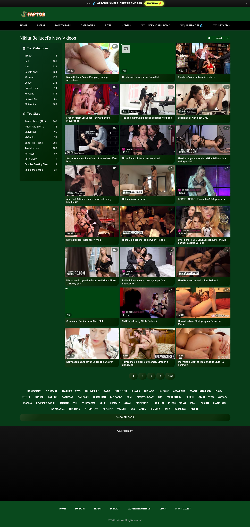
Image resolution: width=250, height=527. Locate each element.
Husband (41, 93)
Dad (41, 61)
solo (167, 409)
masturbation (200, 391)
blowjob (99, 397)
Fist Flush (41, 153)
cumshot (91, 409)
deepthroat (145, 397)
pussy (218, 391)
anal (127, 403)
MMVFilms (41, 132)
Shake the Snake (41, 170)
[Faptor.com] (34, 14)
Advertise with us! (139, 508)
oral (129, 397)
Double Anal (41, 72)
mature (39, 397)
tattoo (52, 397)
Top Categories (37, 48)
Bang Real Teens (41, 142)
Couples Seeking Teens (41, 164)
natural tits (71, 391)
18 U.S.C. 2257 (183, 508)
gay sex (222, 397)
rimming (155, 409)
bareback (180, 409)
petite (26, 397)
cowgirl (52, 391)
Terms (98, 508)
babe (106, 391)
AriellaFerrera (41, 148)
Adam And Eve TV (41, 126)
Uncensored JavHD (156, 25)
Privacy (115, 508)
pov (192, 403)
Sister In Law (41, 88)
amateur (179, 391)
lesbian (204, 403)
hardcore (34, 391)
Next (170, 376)
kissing (27, 403)
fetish (190, 397)
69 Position (41, 104)
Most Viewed (63, 25)
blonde (108, 409)
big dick (74, 409)
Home (23, 25)
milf (103, 403)
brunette (92, 391)
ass (132, 409)
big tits (158, 403)
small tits (206, 397)
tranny (121, 409)
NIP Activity (41, 159)
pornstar (67, 397)
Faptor (121, 520)
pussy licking (177, 403)
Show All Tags (125, 417)
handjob (219, 403)
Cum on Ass (41, 99)
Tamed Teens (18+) (41, 121)
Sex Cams (222, 25)
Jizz (41, 66)
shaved (135, 391)
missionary (174, 397)
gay (160, 397)
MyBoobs (41, 137)
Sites (108, 25)
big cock (121, 391)
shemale (115, 403)
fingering (142, 403)
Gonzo (41, 82)
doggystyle (69, 403)
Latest (41, 25)
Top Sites (33, 113)
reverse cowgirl (46, 403)
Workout (41, 77)
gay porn (83, 397)
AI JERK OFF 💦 (192, 25)
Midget (41, 55)
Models (126, 25)
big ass (149, 391)
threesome (88, 403)
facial (194, 409)
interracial (58, 409)
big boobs (116, 397)
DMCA (163, 508)
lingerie (164, 391)
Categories (88, 25)
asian (142, 409)
